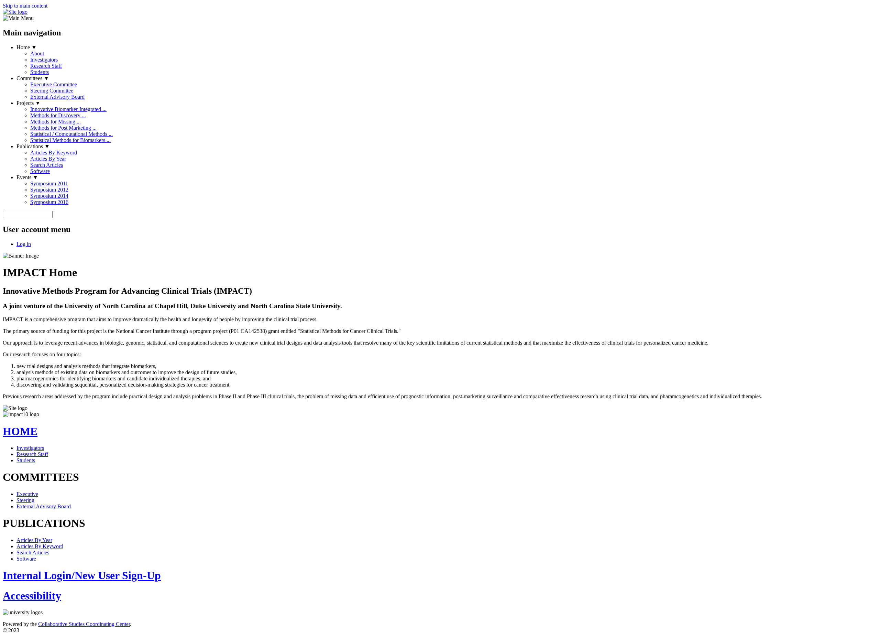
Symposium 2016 (49, 202)
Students (39, 72)
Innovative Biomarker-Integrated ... (68, 109)
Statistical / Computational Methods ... (71, 134)
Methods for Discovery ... (58, 115)
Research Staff (46, 66)
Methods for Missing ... (55, 121)
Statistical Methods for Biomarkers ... (70, 140)
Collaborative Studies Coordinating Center (84, 624)
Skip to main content (25, 6)
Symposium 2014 (49, 196)
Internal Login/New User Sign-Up (82, 575)
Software (40, 171)
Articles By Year (48, 159)
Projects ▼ (28, 103)
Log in (23, 244)
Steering (25, 500)
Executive (27, 494)
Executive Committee (53, 84)
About (37, 53)
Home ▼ (26, 47)
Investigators (44, 60)
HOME (20, 431)
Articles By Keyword (53, 152)
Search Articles (46, 165)
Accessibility (32, 595)
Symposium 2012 (49, 190)
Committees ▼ (32, 78)
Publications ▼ (33, 146)
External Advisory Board (57, 97)
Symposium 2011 (49, 183)
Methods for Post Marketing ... (63, 128)
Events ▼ (27, 177)
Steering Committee (51, 91)
